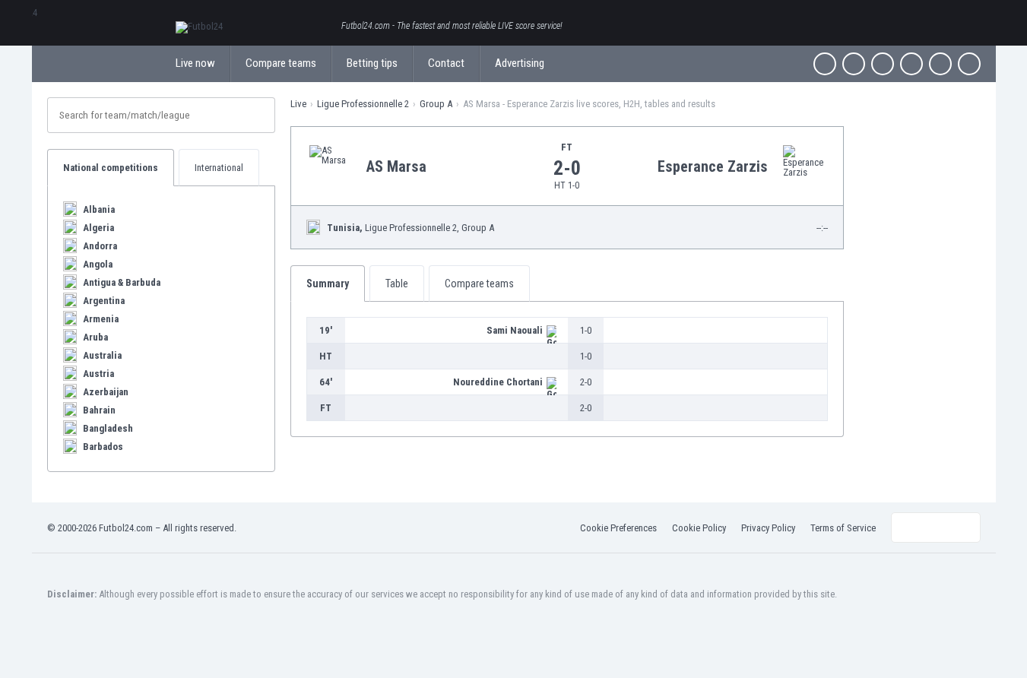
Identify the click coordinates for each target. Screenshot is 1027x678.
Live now (195, 63)
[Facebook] (824, 63)
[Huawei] (969, 63)
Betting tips (372, 63)
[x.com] (853, 63)
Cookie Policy (699, 528)
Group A (436, 103)
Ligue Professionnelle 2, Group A (410, 228)
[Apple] (911, 63)
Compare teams (281, 63)
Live (298, 103)
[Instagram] (882, 63)
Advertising (519, 63)
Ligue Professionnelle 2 (363, 103)
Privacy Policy (768, 528)
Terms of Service (843, 528)
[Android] (940, 63)
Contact (446, 63)
